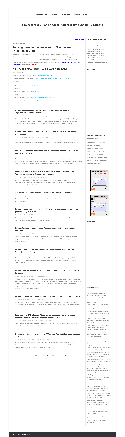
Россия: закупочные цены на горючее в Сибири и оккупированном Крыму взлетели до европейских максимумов (99, 307)
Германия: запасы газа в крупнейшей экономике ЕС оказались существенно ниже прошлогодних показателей (98, 313)
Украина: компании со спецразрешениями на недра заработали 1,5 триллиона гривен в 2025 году (99, 373)
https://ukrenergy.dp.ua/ (37, 91)
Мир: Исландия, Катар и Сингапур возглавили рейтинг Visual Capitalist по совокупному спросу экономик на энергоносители (98, 299)
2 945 (47, 355)
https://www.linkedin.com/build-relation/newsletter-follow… (37, 101)
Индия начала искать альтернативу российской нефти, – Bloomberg (97, 292)
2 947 (58, 355)
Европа (17, 156)
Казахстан (18, 339)
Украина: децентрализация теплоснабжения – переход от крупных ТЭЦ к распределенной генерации (98, 402)
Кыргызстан (18, 320)
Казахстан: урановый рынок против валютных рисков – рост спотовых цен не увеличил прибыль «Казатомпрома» (99, 366)
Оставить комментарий (42, 116)
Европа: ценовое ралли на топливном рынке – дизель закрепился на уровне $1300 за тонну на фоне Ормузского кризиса (98, 342)
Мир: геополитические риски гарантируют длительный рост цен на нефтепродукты (99, 360)
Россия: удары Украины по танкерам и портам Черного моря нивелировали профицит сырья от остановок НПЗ (98, 327)
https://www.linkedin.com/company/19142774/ (44, 97)
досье (89, 57)
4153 (66, 355)
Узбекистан (18, 196)
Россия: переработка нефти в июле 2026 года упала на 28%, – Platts (98, 349)
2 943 (36, 355)
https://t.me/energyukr (37, 85)
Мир (16, 177)
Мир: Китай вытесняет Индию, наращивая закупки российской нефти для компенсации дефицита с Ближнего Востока (99, 381)
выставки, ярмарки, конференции (97, 62)
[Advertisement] (31, 4)
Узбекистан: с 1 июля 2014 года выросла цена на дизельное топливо (43, 193)
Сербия (17, 116)
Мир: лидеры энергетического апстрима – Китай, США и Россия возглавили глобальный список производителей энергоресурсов (99, 410)
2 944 (42, 355)
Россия (17, 214)
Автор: (24, 116)
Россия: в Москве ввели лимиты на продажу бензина (97, 421)
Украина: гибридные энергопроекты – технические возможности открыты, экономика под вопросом (98, 334)
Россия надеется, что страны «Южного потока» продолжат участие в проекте (47, 296)
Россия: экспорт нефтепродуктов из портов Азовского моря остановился (99, 417)
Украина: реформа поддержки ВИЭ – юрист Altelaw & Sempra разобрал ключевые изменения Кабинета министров (99, 354)
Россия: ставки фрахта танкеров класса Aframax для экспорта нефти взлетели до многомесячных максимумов (99, 395)
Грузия (17, 137)
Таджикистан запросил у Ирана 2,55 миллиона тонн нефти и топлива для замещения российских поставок (97, 388)
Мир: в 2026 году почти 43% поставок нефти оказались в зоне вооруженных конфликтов (98, 320)
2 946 (52, 355)
